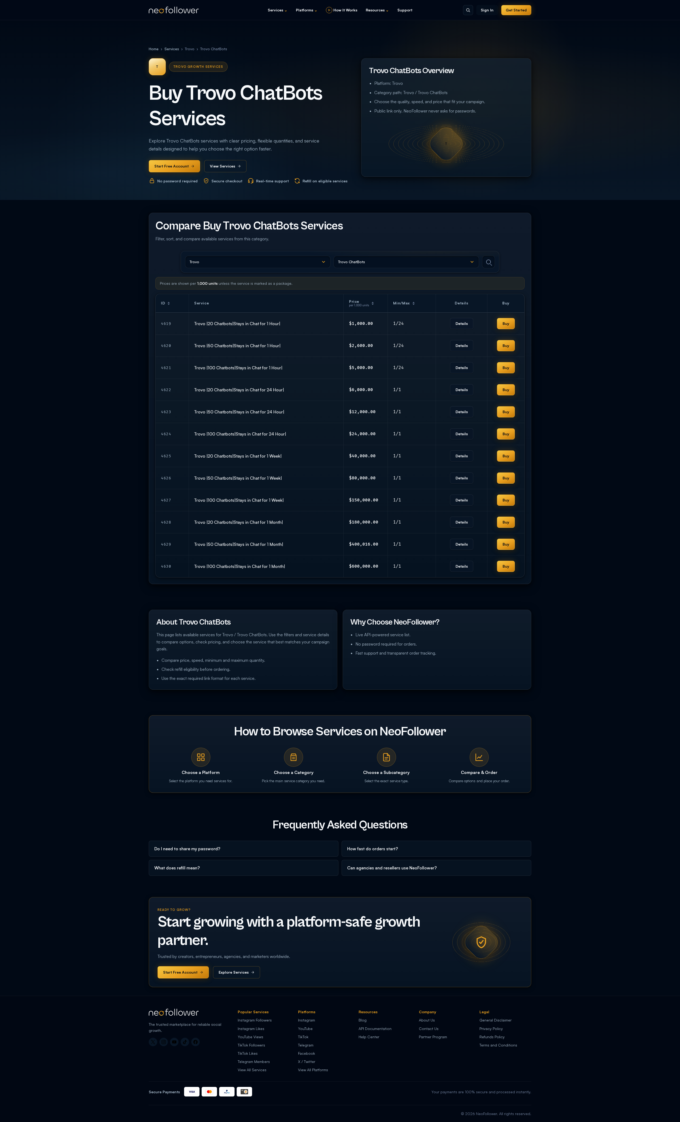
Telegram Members (254, 1061)
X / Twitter (306, 1061)
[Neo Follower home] (174, 10)
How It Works (345, 10)
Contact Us (429, 1028)
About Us (427, 1020)
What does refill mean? (177, 867)
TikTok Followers (251, 1045)
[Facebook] (195, 1042)
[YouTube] (174, 1042)
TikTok (303, 1037)
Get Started (516, 10)
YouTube (305, 1028)
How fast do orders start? (372, 848)
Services (277, 10)
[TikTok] (185, 1042)
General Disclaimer (495, 1020)
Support (404, 10)
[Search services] (488, 262)
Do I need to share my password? (187, 848)
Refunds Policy (492, 1037)
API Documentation (375, 1028)
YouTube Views (250, 1037)
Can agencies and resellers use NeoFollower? (392, 867)
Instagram (306, 1020)
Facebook (306, 1053)
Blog (363, 1020)
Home (154, 49)
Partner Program (433, 1037)
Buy (506, 323)
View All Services (252, 1069)
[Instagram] (163, 1042)
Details (462, 323)
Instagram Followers (255, 1020)
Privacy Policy (491, 1028)
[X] (153, 1042)
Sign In (487, 10)
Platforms (306, 10)
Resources (377, 10)
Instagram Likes (251, 1028)
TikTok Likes (248, 1053)
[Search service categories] (468, 10)
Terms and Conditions (498, 1045)
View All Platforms (313, 1069)
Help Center (369, 1037)
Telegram (305, 1045)
